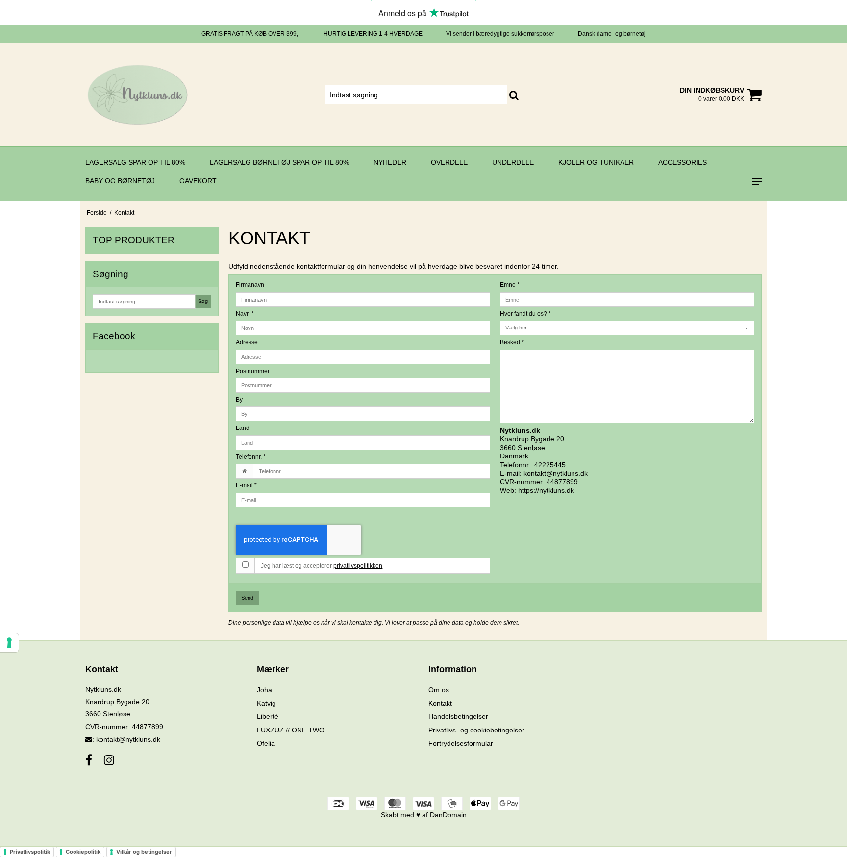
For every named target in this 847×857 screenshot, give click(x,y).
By (239, 399)
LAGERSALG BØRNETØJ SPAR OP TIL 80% (279, 162)
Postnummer (253, 371)
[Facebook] (88, 760)
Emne (510, 284)
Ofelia (266, 743)
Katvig (266, 703)
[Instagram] (109, 760)
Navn (245, 313)
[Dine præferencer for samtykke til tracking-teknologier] (9, 642)
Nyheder (390, 162)
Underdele (513, 162)
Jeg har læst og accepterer (321, 565)
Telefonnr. (251, 457)
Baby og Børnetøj (120, 181)
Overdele (449, 162)
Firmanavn (250, 284)
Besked (512, 342)
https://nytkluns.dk (546, 490)
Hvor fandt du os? (525, 313)
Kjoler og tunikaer (596, 162)
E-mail (246, 485)
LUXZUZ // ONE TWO (290, 730)
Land (242, 428)
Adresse (247, 342)
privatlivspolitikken (357, 565)
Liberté (267, 716)
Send (247, 598)
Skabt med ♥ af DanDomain (424, 815)
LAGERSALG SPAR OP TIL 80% (135, 162)
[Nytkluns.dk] (137, 94)
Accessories (682, 162)
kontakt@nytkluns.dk (555, 473)
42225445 (550, 465)
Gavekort (198, 181)
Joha (264, 690)
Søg (203, 301)
